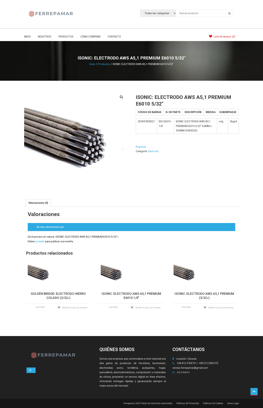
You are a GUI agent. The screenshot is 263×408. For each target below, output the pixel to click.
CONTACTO (114, 36)
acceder (40, 241)
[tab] (38, 203)
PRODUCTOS (66, 36)
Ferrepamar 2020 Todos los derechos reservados (147, 403)
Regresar (141, 146)
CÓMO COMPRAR (91, 36)
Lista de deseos (224, 36)
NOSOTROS (44, 36)
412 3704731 (183, 372)
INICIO (27, 36)
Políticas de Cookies (213, 403)
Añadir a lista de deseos (74, 307)
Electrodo (153, 151)
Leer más (40, 307)
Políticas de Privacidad (187, 403)
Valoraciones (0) (38, 202)
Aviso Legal (233, 403)
